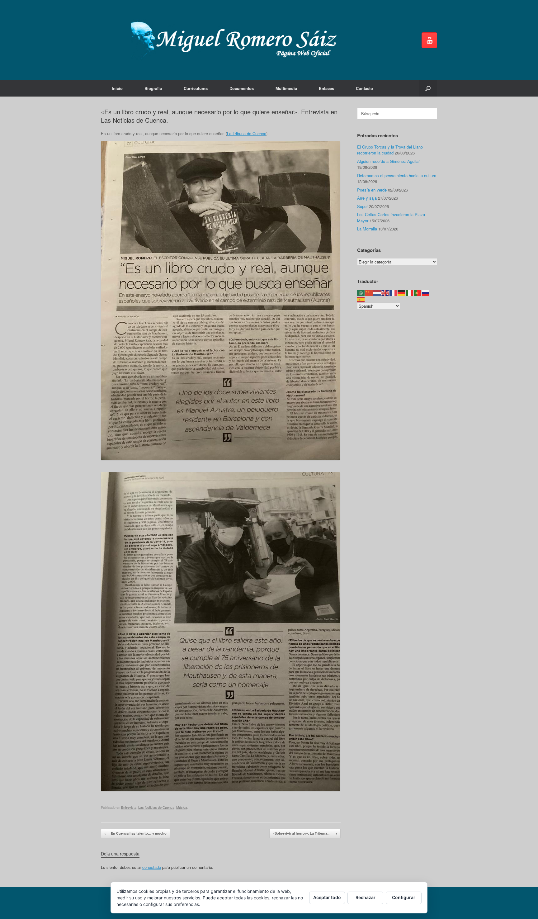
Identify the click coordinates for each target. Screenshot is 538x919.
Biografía (153, 88)
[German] (402, 293)
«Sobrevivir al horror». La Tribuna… (305, 833)
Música (181, 807)
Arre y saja (367, 198)
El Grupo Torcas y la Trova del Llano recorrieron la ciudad (390, 150)
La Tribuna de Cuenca (246, 133)
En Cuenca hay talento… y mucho (135, 833)
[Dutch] (377, 293)
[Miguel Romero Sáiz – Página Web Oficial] (236, 40)
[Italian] (410, 293)
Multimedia (286, 88)
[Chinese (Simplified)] (369, 293)
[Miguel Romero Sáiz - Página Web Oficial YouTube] (429, 40)
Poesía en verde (372, 190)
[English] (385, 293)
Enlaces (326, 88)
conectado (151, 867)
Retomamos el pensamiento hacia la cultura (396, 175)
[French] (393, 293)
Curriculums (196, 88)
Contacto (364, 88)
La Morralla (367, 229)
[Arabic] (361, 293)
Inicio (117, 88)
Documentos (241, 88)
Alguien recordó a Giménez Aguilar (388, 161)
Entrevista (128, 807)
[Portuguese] (418, 293)
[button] (428, 88)
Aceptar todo (327, 897)
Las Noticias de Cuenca (156, 807)
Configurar (403, 897)
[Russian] (426, 293)
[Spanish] (361, 299)
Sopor (362, 206)
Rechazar (365, 897)
